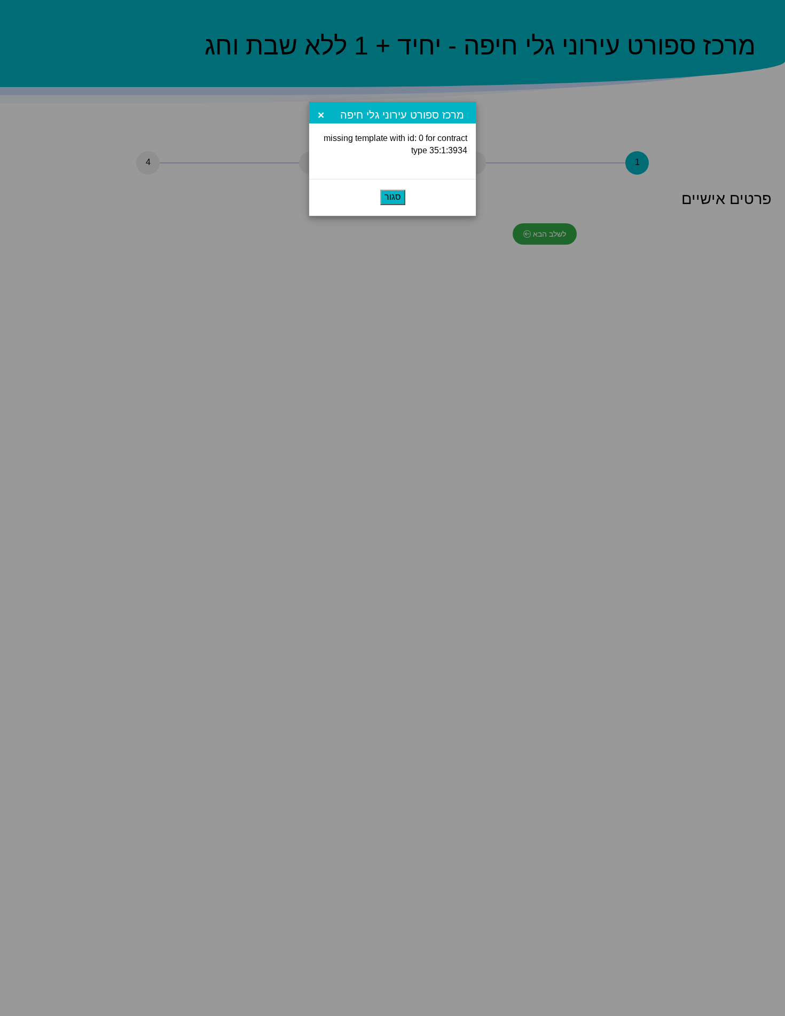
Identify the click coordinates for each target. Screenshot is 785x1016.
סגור (392, 196)
